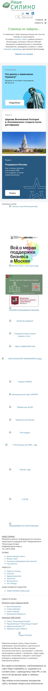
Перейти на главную (24, 54)
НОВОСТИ (40, 23)
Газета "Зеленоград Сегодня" (19, 621)
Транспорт (11, 578)
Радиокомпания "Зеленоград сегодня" (22, 623)
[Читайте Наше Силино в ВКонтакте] (27, 13)
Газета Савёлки (13, 611)
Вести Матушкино (14, 606)
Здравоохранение (14, 576)
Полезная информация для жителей (21, 561)
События (10, 573)
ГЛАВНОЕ (40, 20)
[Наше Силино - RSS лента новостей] (33, 13)
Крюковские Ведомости (16, 614)
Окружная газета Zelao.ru (17, 628)
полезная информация (13, 49)
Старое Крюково (13, 609)
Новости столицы (14, 571)
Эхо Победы (12, 583)
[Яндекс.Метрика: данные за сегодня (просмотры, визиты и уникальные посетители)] (25, 634)
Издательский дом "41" (16, 626)
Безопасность (12, 581)
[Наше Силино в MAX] (23, 13)
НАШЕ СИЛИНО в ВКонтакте (18, 590)
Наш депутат (12, 563)
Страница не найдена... (24, 29)
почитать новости (21, 39)
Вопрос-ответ (12, 558)
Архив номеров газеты (16, 556)
